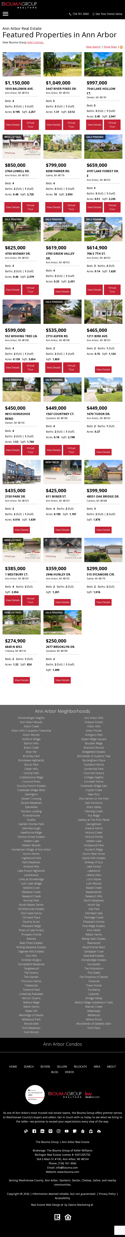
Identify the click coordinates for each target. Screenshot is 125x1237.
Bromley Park (31, 756)
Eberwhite (31, 807)
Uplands (93, 994)
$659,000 (97, 165)
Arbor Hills (93, 726)
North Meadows (94, 900)
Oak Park (93, 909)
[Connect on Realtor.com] (83, 1132)
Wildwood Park (31, 1019)
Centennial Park (94, 769)
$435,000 (15, 490)
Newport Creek (31, 896)
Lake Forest (94, 866)
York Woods (31, 1032)
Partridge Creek (93, 917)
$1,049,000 (58, 82)
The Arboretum (93, 968)
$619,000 (56, 247)
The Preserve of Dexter (93, 977)
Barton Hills (31, 743)
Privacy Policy (107, 1194)
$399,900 (97, 490)
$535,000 (56, 330)
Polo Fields (94, 930)
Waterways (93, 1011)
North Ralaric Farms (31, 904)
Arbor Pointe (94, 730)
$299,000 (97, 568)
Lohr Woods (94, 883)
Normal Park (31, 900)
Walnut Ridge (31, 1002)
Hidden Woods (31, 845)
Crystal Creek (94, 790)
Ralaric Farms (94, 934)
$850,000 (15, 165)
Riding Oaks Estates (94, 938)
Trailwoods (31, 985)
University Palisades (31, 994)
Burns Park (31, 764)
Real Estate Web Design (46, 1205)
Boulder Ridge (94, 743)
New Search (93, 47)
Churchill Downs (94, 773)
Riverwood (93, 943)
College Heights (94, 777)
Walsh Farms (31, 1006)
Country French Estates (31, 786)
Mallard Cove (31, 887)
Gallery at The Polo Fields (94, 820)
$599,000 (15, 330)
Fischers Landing (31, 811)
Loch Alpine (93, 879)
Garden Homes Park (31, 824)
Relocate (80, 1066)
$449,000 (56, 408)
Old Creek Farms (31, 913)
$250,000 (56, 641)
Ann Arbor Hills (93, 718)
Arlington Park (94, 735)
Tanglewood (31, 968)
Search (29, 1066)
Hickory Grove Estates (31, 837)
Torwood (93, 981)
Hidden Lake (31, 841)
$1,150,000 (17, 82)
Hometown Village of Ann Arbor (31, 849)
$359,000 (56, 568)
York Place (93, 1028)
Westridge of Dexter (31, 1015)
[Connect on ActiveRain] (99, 1132)
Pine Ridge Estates (93, 926)
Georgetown (94, 824)
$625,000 (15, 247)
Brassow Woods (94, 747)
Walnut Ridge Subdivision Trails (94, 1002)
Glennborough (31, 828)
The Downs (31, 972)
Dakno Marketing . (80, 1205)
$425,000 (56, 490)
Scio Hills (31, 955)
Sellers (62, 1066)
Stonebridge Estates (93, 960)
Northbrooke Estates (31, 909)
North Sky (94, 904)
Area (97, 1066)
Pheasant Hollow (93, 921)
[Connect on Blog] (26, 1132)
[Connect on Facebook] (34, 1132)
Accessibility (62, 1198)
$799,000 (56, 165)
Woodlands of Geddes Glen (93, 1023)
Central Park (31, 773)
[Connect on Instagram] (58, 1132)
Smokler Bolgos (31, 960)
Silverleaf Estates (93, 955)
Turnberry (94, 989)
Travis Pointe (94, 985)
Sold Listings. (36, 42)
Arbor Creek (31, 726)
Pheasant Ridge (31, 926)
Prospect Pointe (31, 934)
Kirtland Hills (31, 866)
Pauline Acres (31, 921)
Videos (69, 1072)
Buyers (45, 1066)
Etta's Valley (94, 807)
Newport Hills (93, 896)
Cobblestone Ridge (31, 777)
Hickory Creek (93, 832)
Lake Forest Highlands (31, 870)
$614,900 (97, 247)
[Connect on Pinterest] (50, 1132)
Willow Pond (94, 1019)
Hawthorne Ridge (31, 832)
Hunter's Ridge (94, 849)
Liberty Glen (93, 875)
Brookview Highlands (31, 760)
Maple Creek (94, 887)
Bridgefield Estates (93, 752)
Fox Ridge (94, 815)
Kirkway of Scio (94, 862)
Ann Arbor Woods (31, 722)
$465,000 (97, 330)
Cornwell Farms (94, 781)
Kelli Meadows (31, 862)
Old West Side (94, 913)
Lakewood (94, 870)
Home (13, 1066)
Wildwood (94, 1015)
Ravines (31, 938)
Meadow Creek (31, 892)
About (111, 1066)
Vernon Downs (31, 998)
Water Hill (31, 1011)
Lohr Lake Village (31, 883)
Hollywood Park (94, 845)
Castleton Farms (94, 764)
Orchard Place (31, 917)
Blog (54, 1072)
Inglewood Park (31, 858)
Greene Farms (94, 828)
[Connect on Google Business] (75, 1132)
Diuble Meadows (31, 803)
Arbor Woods (31, 735)
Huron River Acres (93, 854)
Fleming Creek (94, 811)
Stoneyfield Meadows (31, 964)
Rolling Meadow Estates (31, 947)
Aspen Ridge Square (93, 739)
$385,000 (15, 568)
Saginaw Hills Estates (31, 951)
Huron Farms (31, 854)
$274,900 (15, 641)
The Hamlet (31, 977)
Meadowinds (94, 892)
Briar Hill (31, 752)
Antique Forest (94, 722)
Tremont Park (31, 989)
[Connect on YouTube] (66, 1132)
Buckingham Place (93, 760)
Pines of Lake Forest (31, 930)
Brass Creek (31, 747)
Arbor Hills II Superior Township (31, 730)
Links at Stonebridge (31, 879)
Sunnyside (93, 964)
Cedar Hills (31, 769)
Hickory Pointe (94, 837)
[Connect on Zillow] (91, 1132)
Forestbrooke (31, 815)
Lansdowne (31, 875)
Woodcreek (31, 1023)
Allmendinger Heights (31, 718)
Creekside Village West (31, 790)
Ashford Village (31, 739)
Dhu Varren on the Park (94, 798)
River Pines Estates (31, 943)
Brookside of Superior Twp (93, 756)
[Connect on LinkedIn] (42, 1132)
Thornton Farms (31, 981)
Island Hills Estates (93, 858)
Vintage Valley (93, 998)
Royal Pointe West (94, 947)
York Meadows (31, 1028)
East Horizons (93, 803)
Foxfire (31, 820)
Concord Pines (31, 781)
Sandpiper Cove (94, 951)
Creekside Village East (93, 786)
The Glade (94, 972)
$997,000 (97, 82)
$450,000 (15, 408)
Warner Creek (93, 1006)
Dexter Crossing (31, 798)
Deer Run (94, 794)
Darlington (31, 794)
